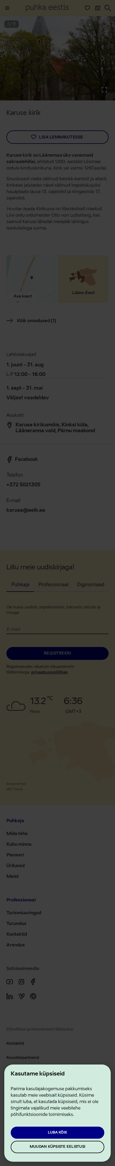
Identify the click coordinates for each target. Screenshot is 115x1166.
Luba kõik (57, 1132)
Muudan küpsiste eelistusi (57, 1147)
